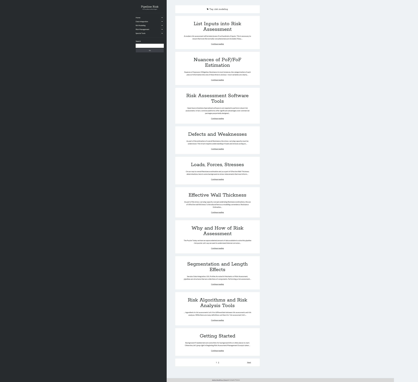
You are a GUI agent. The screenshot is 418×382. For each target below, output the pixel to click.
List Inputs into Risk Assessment (217, 26)
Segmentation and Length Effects (217, 267)
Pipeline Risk (149, 7)
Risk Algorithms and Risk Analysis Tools (217, 303)
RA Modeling (141, 25)
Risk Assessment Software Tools (217, 98)
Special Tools (140, 33)
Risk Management (142, 29)
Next (249, 362)
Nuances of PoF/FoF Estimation (217, 62)
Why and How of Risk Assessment (217, 231)
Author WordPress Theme (220, 380)
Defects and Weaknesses (217, 134)
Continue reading (217, 44)
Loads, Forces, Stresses (217, 165)
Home (138, 17)
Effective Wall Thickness (217, 195)
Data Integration (142, 21)
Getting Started (217, 336)
